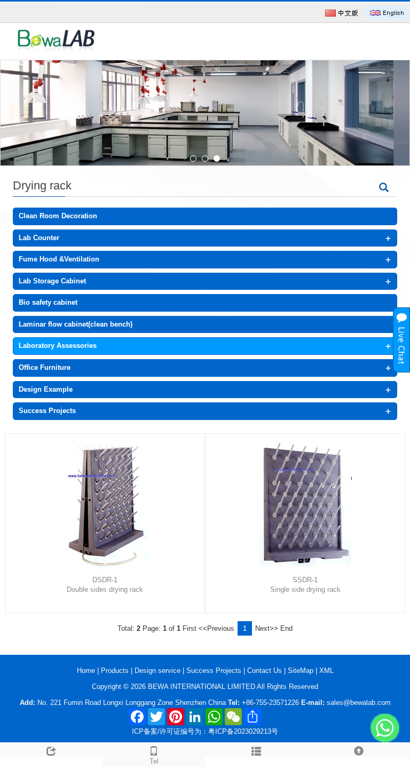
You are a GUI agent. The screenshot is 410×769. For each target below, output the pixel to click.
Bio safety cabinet (48, 302)
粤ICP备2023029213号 (243, 731)
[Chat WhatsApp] (384, 727)
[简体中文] (342, 13)
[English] (387, 13)
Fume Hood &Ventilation (59, 259)
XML (326, 671)
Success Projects (47, 411)
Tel (154, 761)
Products (116, 671)
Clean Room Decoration (58, 216)
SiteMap (300, 671)
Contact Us (265, 671)
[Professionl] (205, 113)
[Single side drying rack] (309, 503)
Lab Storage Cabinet (52, 281)
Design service (159, 671)
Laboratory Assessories (58, 346)
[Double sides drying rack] (108, 503)
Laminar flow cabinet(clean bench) (75, 324)
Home (87, 671)
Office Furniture (44, 367)
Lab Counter (39, 238)
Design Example (46, 389)
